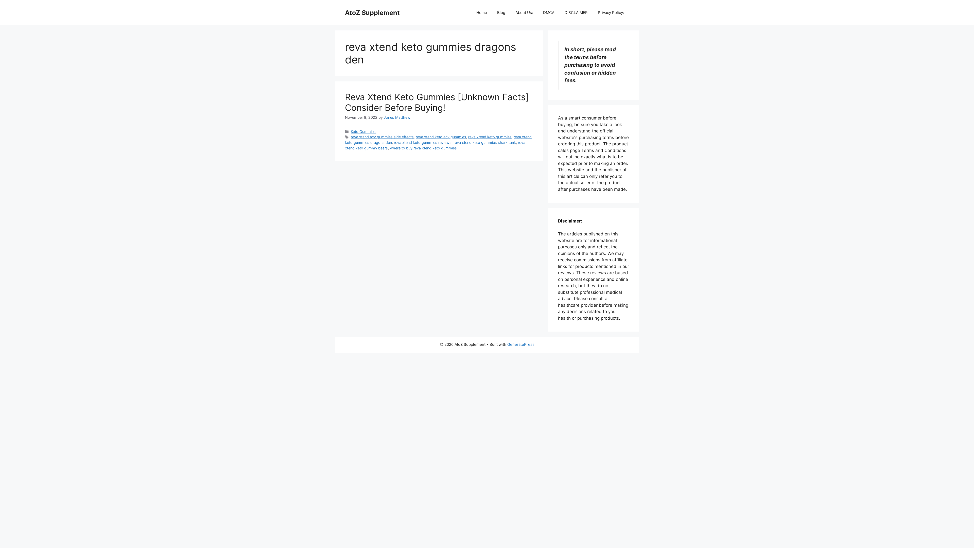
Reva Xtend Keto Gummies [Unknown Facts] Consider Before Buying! (437, 102)
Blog (501, 12)
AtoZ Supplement (372, 12)
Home (481, 12)
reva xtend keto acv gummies (441, 137)
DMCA (548, 12)
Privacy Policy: (611, 12)
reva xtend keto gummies (490, 137)
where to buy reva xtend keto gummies (423, 148)
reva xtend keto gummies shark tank (485, 142)
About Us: (524, 12)
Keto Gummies (363, 131)
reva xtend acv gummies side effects (382, 137)
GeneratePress (520, 344)
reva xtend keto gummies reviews (422, 142)
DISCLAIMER (576, 12)
